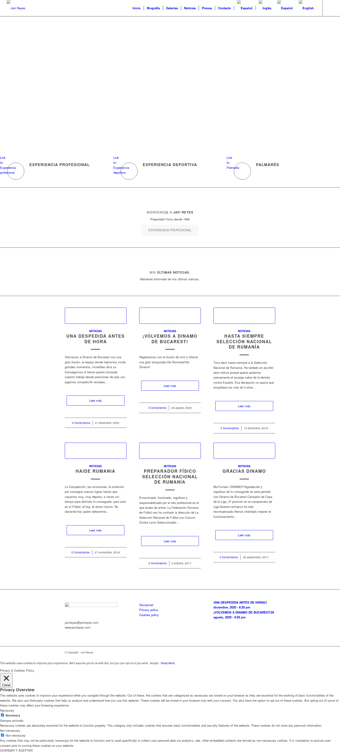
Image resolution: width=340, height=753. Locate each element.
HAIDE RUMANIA (95, 471)
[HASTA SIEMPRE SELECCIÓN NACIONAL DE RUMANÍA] (244, 316)
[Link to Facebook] (329, 7)
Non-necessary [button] (10, 730)
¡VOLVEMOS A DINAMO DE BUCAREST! (169, 339)
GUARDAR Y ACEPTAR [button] (16, 750)
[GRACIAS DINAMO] (244, 451)
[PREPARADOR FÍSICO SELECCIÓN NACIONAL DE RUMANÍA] (170, 451)
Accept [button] (154, 663)
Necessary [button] (7, 710)
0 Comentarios (81, 423)
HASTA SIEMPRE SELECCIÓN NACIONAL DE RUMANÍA (244, 341)
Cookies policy (149, 615)
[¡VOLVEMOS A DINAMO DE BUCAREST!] (170, 316)
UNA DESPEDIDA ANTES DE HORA (95, 339)
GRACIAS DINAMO (244, 471)
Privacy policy (148, 610)
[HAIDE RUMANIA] (96, 451)
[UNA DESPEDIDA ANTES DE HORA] (96, 316)
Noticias (95, 331)
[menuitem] (137, 8)
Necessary (13, 715)
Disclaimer (146, 605)
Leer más (95, 400)
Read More (168, 663)
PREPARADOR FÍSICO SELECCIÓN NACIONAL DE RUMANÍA (170, 476)
